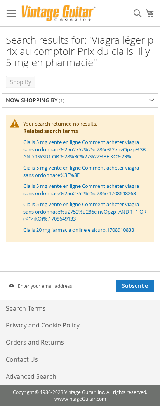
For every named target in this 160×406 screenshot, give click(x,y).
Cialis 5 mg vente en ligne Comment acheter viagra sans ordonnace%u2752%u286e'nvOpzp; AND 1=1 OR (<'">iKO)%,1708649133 (84, 211)
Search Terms (26, 308)
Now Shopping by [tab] (31, 100)
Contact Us (22, 359)
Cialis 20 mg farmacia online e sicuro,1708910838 (78, 229)
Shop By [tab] (20, 82)
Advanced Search (31, 376)
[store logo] (58, 13)
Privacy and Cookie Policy (43, 325)
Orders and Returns (35, 342)
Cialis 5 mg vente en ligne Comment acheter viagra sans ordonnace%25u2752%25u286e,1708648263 (81, 189)
